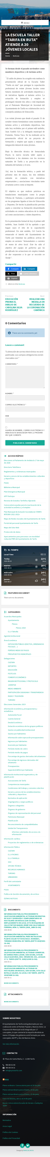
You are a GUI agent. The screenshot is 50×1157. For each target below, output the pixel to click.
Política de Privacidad (11, 1138)
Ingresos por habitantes (17, 741)
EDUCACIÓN (12, 670)
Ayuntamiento (13, 620)
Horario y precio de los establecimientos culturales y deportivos (24, 793)
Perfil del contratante (12, 881)
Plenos (14, 624)
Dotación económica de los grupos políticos (25, 726)
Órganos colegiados (16, 805)
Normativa (7, 1120)
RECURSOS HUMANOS (16, 869)
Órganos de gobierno (16, 809)
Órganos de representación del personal (24, 813)
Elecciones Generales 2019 (14, 704)
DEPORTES (12, 666)
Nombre (9, 393)
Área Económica (10, 640)
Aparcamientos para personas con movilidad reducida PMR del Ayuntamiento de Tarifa (22, 537)
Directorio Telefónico (12, 467)
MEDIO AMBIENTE (14, 688)
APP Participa (9, 496)
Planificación (13, 820)
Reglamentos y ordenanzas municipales (20, 471)
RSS (7, 1079)
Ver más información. (11, 1044)
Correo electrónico (15, 404)
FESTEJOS (12, 673)
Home (7, 56)
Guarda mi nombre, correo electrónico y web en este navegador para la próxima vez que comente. (24, 432)
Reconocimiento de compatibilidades (23, 824)
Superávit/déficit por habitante (20, 770)
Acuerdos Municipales (12, 616)
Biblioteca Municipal (12, 487)
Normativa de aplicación (17, 798)
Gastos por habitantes (17, 733)
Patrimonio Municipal (16, 817)
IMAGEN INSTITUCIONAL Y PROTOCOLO (23, 681)
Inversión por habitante (17, 745)
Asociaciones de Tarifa (17, 780)
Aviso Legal (7, 1126)
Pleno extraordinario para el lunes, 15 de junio (21, 1094)
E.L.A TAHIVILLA (13, 858)
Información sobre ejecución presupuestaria (25, 737)
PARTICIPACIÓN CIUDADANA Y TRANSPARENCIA (26, 692)
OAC (9, 862)
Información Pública (12, 847)
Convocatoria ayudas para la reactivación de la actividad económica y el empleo (22, 506)
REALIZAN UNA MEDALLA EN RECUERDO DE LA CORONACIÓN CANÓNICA (36, 304)
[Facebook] (22, 1145)
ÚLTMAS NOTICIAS (11, 898)
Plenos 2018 (21, 628)
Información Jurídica (12, 839)
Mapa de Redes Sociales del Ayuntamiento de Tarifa (24, 519)
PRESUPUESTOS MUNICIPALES (19, 654)
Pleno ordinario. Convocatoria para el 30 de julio (22, 1085)
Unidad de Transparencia (18, 828)
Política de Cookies (10, 1132)
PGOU (6, 483)
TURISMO (11, 700)
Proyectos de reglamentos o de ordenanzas (25, 842)
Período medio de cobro (18, 749)
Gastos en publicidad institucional (21, 730)
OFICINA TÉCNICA (14, 866)
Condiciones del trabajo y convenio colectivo (26, 788)
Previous (9, 296)
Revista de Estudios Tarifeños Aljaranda (19, 500)
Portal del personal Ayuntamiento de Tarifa (21, 523)
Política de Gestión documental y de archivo (21, 894)
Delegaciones (9, 658)
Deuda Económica (15, 722)
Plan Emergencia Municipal (14, 492)
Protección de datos (12, 532)
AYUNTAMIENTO (14, 885)
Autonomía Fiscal (14, 715)
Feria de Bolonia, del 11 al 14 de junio (17, 1098)
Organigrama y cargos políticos (20, 802)
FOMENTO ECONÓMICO (17, 677)
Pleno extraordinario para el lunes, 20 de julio (20, 1090)
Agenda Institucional (12, 636)
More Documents (11, 983)
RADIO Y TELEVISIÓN (15, 696)
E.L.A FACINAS (13, 854)
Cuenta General (14, 719)
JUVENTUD (12, 685)
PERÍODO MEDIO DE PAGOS (18, 650)
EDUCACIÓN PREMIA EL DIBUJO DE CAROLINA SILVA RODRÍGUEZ (13, 304)
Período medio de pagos (18, 752)
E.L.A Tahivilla (13, 631)
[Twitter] (27, 1145)
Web (7, 416)
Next (42, 296)
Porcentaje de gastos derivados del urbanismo (27, 756)
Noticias (16, 56)
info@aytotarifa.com (14, 1070)
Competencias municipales (18, 784)
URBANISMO (12, 877)
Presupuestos (13, 766)
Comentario (11, 364)
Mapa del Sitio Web (11, 527)
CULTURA (11, 662)
